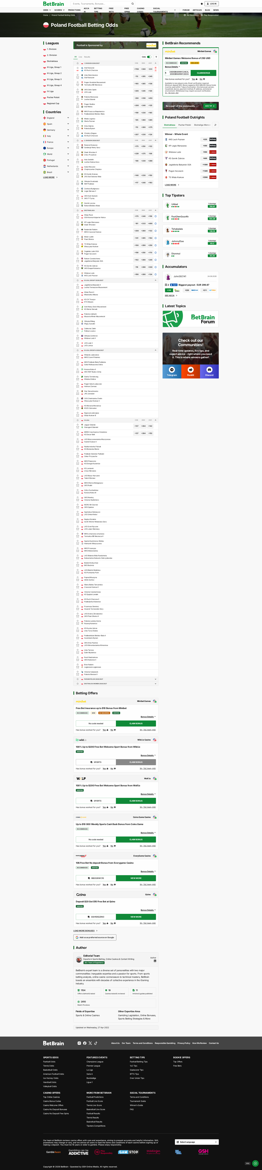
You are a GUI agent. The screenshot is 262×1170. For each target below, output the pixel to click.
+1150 (136, 69)
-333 (150, 69)
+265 (143, 84)
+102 (136, 260)
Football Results (93, 1113)
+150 (150, 175)
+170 (150, 252)
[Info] (255, 1163)
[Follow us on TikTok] (95, 1043)
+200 (136, 105)
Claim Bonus (136, 723)
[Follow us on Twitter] (90, 1043)
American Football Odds (53, 1074)
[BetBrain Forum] (191, 319)
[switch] (146, 57)
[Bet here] (171, 93)
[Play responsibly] (103, 1152)
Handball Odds (49, 1082)
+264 (143, 426)
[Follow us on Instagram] (79, 1043)
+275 (150, 127)
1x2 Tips (133, 1066)
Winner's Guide (136, 1105)
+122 (150, 146)
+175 (136, 146)
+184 (150, 238)
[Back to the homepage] (53, 4)
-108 (150, 153)
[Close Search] (132, 3)
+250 (143, 146)
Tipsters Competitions (96, 1126)
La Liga (90, 1070)
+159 (136, 113)
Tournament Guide (138, 1101)
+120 (150, 91)
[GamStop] (128, 1152)
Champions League (95, 1061)
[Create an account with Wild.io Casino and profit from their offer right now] (148, 768)
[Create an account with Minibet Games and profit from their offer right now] (148, 730)
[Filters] (156, 57)
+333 (143, 223)
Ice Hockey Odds (50, 1078)
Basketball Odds (50, 1070)
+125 (150, 105)
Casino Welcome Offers (53, 1105)
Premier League (93, 1066)
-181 (136, 223)
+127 (136, 433)
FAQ (132, 1109)
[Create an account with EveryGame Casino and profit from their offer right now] (148, 884)
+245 (150, 76)
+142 (150, 426)
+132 (150, 231)
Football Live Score (95, 1101)
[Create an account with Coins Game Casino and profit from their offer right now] (148, 846)
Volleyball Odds (50, 1086)
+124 (150, 134)
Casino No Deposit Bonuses (55, 1109)
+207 (136, 134)
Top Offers (177, 1061)
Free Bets (177, 1066)
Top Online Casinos (51, 1097)
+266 (150, 161)
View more (135, 878)
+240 (143, 105)
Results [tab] (87, 57)
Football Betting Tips (138, 1061)
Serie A (90, 1074)
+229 (136, 153)
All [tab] (75, 57)
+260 (143, 120)
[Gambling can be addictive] (78, 1152)
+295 (143, 76)
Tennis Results (93, 1117)
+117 (136, 183)
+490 (150, 223)
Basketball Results (94, 1121)
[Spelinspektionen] (178, 1152)
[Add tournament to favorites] (77, 63)
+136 (150, 84)
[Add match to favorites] (78, 68)
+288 (143, 267)
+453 (150, 98)
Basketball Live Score (96, 1109)
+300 (150, 267)
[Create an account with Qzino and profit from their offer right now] (148, 923)
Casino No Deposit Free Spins (56, 1113)
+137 (136, 426)
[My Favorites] (202, 3)
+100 (137, 245)
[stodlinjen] (153, 1152)
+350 (143, 98)
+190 (137, 274)
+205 (136, 91)
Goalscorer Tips (136, 1070)
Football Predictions (95, 1097)
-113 (136, 76)
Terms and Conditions (139, 1097)
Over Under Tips (137, 1078)
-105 (136, 120)
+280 (143, 245)
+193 (150, 183)
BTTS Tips (134, 1074)
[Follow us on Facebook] (84, 1043)
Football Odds (49, 1061)
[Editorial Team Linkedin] (155, 961)
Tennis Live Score (94, 1105)
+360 (143, 69)
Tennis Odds (48, 1066)
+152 (150, 433)
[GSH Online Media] (203, 1152)
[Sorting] (215, 125)
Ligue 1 (90, 1082)
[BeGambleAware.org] (53, 1152)
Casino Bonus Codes (52, 1101)
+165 (136, 84)
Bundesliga (91, 1078)
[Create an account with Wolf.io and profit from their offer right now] (148, 808)
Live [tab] (80, 57)
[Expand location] (68, 118)
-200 (137, 98)
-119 (136, 267)
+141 (136, 238)
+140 (137, 175)
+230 (143, 113)
